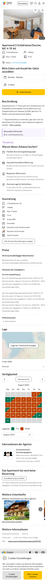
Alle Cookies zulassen (32, 575)
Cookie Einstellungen (12, 575)
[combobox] (3, 434)
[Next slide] (40, 509)
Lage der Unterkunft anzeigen (23, 345)
